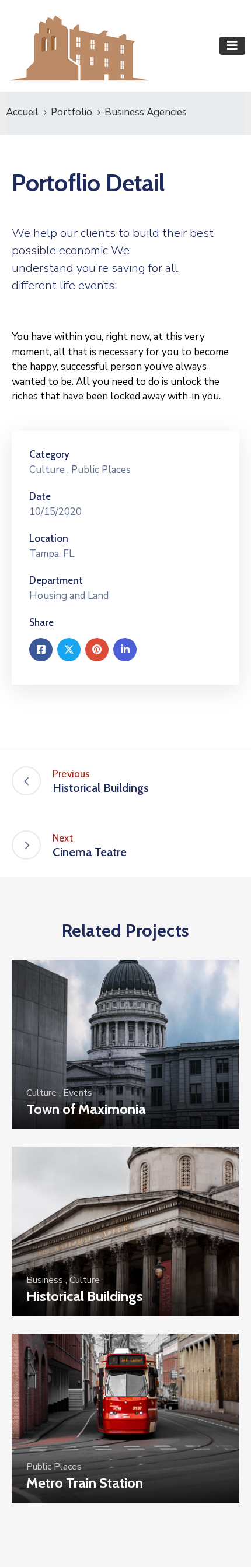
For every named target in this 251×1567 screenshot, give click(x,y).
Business (44, 1280)
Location (48, 538)
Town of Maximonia (86, 1108)
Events (77, 1092)
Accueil (22, 112)
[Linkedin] (125, 649)
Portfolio (71, 112)
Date (40, 496)
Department (56, 580)
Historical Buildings (84, 1296)
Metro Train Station (84, 1482)
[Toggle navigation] (232, 46)
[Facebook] (41, 649)
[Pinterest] (97, 649)
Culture (47, 469)
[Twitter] (69, 649)
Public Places (101, 469)
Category (49, 454)
